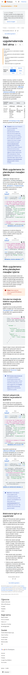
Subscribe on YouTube (6, 624)
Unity (13, 73)
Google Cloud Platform (6, 660)
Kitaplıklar (3, 608)
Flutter (20, 70)
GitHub (2, 611)
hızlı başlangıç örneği (14, 120)
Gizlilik (7, 668)
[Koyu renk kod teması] (21, 196)
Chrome (3, 655)
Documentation (6, 6)
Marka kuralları (4, 641)
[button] (7, 193)
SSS (2, 644)
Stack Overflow (4, 635)
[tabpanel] (14, 211)
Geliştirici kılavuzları (5, 602)
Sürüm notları (4, 639)
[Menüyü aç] (2, 1)
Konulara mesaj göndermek (16, 376)
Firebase (5, 27)
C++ (20, 73)
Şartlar (2, 668)
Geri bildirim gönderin (10, 33)
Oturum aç (23, 1)
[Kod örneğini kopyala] (24, 196)
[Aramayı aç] (16, 2)
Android (20, 68)
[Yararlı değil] (18, 31)
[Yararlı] (16, 31)
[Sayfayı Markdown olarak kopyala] (20, 44)
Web (13, 70)
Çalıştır (22, 27)
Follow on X (3, 622)
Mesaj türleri (13, 370)
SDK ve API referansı (5, 604)
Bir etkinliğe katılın (5, 626)
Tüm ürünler (4, 662)
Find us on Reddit (5, 619)
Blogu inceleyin (4, 617)
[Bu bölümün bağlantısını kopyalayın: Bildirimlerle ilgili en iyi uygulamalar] (15, 516)
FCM (15, 6)
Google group (4, 637)
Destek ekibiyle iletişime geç (7, 632)
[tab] (7, 193)
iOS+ (12, 68)
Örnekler (3, 606)
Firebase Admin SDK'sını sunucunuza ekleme (14, 386)
